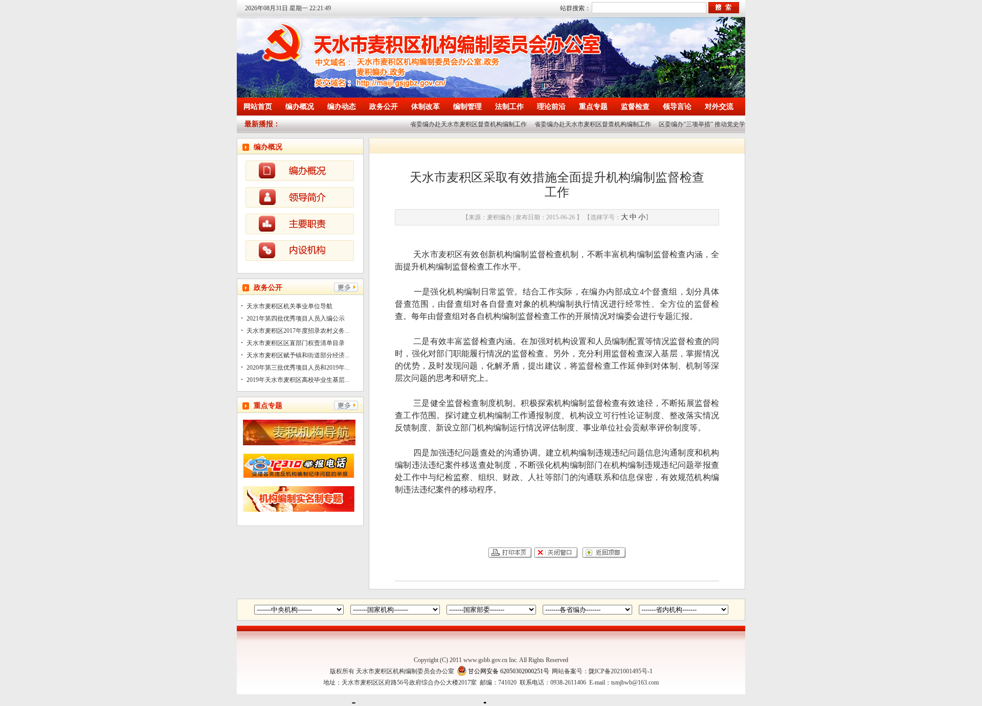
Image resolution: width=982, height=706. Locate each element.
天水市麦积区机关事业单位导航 (289, 306)
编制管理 (467, 106)
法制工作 (509, 106)
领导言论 (677, 106)
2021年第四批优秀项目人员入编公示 (296, 318)
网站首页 (257, 106)
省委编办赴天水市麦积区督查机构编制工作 (459, 124)
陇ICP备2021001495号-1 (621, 671)
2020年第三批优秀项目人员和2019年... (298, 367)
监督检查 (635, 106)
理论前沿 (551, 106)
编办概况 (299, 106)
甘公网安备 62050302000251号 (508, 671)
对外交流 (719, 106)
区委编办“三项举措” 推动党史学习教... (701, 124)
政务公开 (383, 106)
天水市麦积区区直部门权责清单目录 (296, 343)
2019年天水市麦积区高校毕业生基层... (298, 379)
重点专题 (593, 106)
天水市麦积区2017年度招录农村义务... (298, 330)
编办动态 (341, 106)
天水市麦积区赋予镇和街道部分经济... (298, 355)
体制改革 (425, 106)
